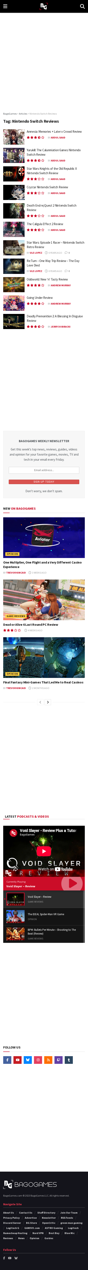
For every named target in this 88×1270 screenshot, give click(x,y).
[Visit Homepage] (43, 6)
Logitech (73, 1228)
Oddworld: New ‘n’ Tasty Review (47, 279)
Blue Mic (70, 1233)
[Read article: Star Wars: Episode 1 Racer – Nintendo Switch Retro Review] (14, 248)
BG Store (31, 1222)
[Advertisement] (44, 61)
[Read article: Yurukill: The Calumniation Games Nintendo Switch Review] (14, 155)
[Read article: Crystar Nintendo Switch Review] (14, 192)
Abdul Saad (58, 137)
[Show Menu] (5, 6)
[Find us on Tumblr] (69, 1060)
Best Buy (54, 1233)
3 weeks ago (39, 572)
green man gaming (71, 1222)
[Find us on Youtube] (17, 1060)
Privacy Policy (11, 1217)
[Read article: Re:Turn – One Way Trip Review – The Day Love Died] (14, 266)
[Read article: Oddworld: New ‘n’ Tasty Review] (14, 284)
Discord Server (12, 1222)
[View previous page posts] (40, 702)
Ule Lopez (36, 252)
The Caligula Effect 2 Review (45, 224)
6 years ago (55, 252)
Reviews (8, 1238)
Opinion (12, 553)
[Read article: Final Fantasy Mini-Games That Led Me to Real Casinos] (44, 657)
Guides (48, 1238)
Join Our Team (69, 1212)
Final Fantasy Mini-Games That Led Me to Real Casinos (43, 682)
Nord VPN (38, 1233)
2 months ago (40, 688)
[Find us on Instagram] (38, 1060)
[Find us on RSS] (48, 1060)
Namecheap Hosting (15, 1233)
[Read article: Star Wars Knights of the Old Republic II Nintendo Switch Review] (14, 174)
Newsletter (49, 1217)
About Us (8, 1212)
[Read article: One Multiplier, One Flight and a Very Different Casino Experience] (44, 537)
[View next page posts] (48, 702)
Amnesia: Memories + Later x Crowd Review (54, 131)
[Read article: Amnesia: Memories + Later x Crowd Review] (14, 137)
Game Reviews (16, 616)
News (21, 1238)
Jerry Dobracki (60, 326)
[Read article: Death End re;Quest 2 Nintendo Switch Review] (14, 211)
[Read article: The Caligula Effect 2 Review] (14, 229)
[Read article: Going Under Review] (14, 303)
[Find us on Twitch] (58, 1060)
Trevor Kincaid (16, 572)
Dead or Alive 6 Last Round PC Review (30, 624)
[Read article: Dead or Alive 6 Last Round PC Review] (44, 600)
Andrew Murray (61, 285)
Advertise (31, 1217)
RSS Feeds (67, 1217)
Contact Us (25, 1212)
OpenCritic (48, 1222)
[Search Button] (82, 6)
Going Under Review (40, 298)
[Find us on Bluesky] (28, 1060)
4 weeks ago (35, 630)
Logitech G (12, 1228)
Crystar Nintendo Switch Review (47, 187)
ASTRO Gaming (54, 1228)
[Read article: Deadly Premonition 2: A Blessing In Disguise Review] (14, 321)
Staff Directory (46, 1212)
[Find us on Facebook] (7, 1060)
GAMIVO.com (32, 1228)
